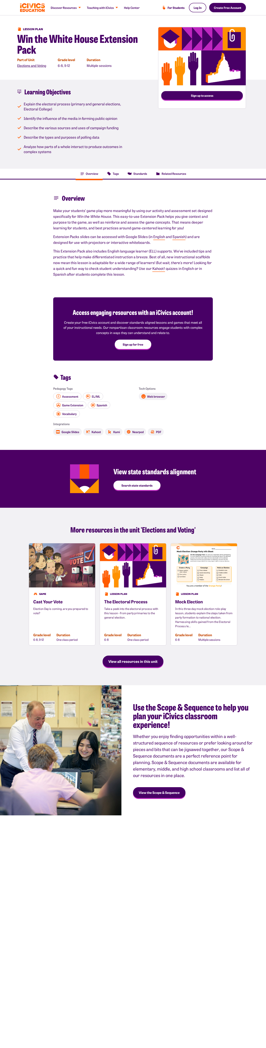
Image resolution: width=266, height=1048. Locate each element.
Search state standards (137, 485)
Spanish (178, 236)
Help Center (132, 8)
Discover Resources (64, 8)
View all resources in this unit (133, 661)
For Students (176, 8)
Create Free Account (227, 8)
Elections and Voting (31, 65)
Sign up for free (133, 344)
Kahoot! (158, 268)
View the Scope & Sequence (159, 792)
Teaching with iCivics (100, 8)
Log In (198, 8)
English (159, 236)
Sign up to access (202, 95)
